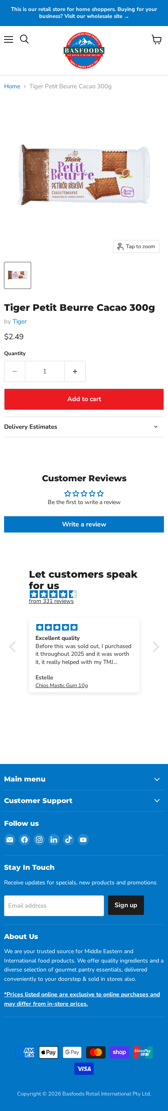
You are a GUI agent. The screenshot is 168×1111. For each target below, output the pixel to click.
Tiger (20, 321)
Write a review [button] (84, 524)
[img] (88, 594)
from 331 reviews (51, 601)
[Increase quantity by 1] (75, 371)
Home (12, 86)
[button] (14, 647)
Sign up (126, 905)
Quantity (15, 354)
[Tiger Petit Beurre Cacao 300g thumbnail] (17, 275)
